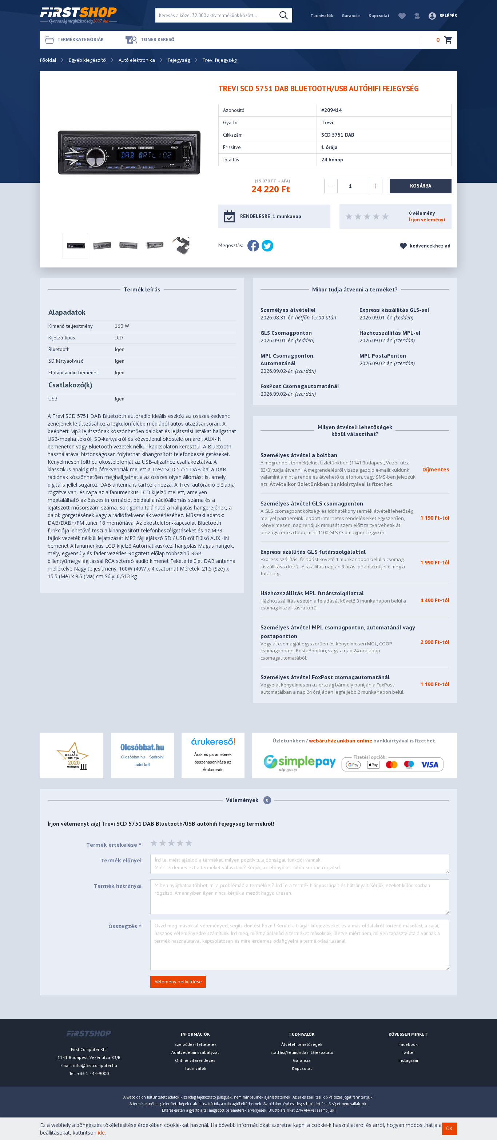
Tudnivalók (321, 15)
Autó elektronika (137, 60)
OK (449, 1128)
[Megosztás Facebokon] (253, 245)
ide (101, 1132)
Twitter (408, 1052)
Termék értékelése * (114, 844)
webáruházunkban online (340, 740)
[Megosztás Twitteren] (267, 245)
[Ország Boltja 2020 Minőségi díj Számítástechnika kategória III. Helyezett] (71, 754)
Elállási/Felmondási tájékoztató (301, 1052)
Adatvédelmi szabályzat (195, 1052)
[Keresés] (283, 15)
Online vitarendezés (195, 1060)
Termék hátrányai (118, 885)
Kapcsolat (379, 15)
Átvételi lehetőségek (301, 1044)
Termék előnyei (121, 860)
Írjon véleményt (427, 220)
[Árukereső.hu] (213, 744)
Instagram (408, 1060)
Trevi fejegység (219, 60)
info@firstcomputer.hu (95, 1065)
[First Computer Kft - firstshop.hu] (92, 15)
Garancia (351, 15)
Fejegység (179, 60)
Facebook (408, 1044)
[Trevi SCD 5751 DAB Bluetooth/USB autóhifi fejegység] (128, 152)
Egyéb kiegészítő (87, 60)
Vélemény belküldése (178, 981)
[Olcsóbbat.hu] (142, 747)
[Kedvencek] (398, 15)
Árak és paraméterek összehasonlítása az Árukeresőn (213, 762)
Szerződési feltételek (195, 1044)
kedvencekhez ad (429, 246)
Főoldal (48, 60)
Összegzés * (125, 926)
